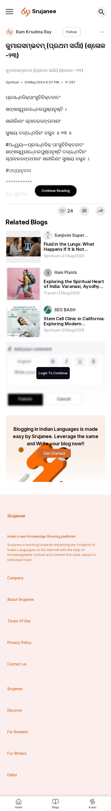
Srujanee (16, 516)
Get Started (54, 453)
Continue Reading (55, 191)
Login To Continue (53, 373)
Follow (71, 32)
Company (15, 578)
